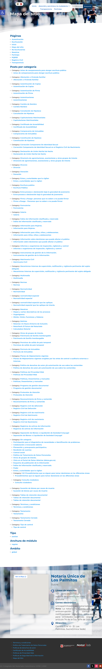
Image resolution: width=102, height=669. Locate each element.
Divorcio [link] (23, 165)
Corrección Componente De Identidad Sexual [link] (39, 145)
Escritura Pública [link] (20, 188)
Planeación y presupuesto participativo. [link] (30, 447)
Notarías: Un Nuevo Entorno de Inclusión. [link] (30, 324)
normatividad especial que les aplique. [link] (36, 303)
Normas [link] (23, 282)
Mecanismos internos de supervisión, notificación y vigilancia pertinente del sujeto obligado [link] (52, 271)
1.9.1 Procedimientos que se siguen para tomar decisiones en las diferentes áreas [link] (56, 473)
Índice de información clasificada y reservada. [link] (32, 465)
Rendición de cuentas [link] (22, 450)
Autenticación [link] (17, 39)
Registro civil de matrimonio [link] (32, 413)
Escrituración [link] (17, 42)
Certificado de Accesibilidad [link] (32, 124)
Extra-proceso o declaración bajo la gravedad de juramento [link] (45, 192)
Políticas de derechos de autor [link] (24, 648)
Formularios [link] (25, 205)
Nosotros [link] (15, 52)
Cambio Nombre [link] (20, 107)
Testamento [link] (25, 511)
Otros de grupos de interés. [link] (31, 333)
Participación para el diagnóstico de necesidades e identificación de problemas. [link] (46, 442)
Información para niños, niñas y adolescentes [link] (32, 235)
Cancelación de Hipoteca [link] (30, 111)
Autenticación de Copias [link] (30, 84)
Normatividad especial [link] (22, 298)
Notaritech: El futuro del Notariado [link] (27, 326)
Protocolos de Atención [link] (30, 392)
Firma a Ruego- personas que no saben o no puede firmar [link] (44, 199)
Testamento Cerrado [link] (28, 518)
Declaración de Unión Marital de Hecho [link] (36, 151)
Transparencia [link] (46, 9)
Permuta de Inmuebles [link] (30, 349)
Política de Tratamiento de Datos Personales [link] (29, 645)
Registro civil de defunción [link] (31, 406)
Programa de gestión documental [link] (34, 386)
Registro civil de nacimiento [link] (32, 419)
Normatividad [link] (26, 289)
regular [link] (15, 544)
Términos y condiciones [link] (30, 504)
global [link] (14, 552)
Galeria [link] (23, 212)
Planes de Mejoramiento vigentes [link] (34, 356)
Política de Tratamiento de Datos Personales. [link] (32, 455)
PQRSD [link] (15, 57)
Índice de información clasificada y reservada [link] (39, 219)
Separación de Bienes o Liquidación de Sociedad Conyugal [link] (44, 433)
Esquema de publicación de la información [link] (31, 463)
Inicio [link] (34, 6)
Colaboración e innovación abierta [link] (27, 445)
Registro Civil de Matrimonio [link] (25, 415)
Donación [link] (24, 172)
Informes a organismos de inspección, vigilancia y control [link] (44, 246)
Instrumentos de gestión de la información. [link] (38, 253)
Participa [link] (58, 9)
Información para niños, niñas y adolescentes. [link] (39, 232)
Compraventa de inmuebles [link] (32, 131)
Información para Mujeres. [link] (31, 226)
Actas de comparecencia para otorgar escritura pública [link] (43, 70)
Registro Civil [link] (17, 60)
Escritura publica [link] (27, 185)
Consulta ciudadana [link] (30, 480)
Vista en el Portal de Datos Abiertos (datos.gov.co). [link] (34, 460)
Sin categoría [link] (25, 440)
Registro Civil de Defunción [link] (24, 408)
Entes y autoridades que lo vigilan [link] (34, 178)
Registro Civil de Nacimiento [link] (25, 422)
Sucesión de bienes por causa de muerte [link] (37, 488)
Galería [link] (16, 215)
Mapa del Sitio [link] (18, 658)
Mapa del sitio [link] (18, 47)
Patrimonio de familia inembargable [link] (35, 336)
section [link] (15, 537)
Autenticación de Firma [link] (30, 91)
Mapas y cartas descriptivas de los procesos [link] (31, 312)
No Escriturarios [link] (18, 50)
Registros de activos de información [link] (35, 426)
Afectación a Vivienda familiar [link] (33, 77)
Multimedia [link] (25, 275)
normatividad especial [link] (29, 296)
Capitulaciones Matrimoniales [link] (32, 118)
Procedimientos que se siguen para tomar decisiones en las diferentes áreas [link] (47, 476)
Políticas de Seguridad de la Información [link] (28, 655)
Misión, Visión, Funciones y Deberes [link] (28, 317)
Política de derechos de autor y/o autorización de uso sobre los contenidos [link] (51, 365)
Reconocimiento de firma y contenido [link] (36, 399)
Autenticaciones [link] (27, 97)
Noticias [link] (23, 321)
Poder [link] (15, 468)
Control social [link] (19, 452)
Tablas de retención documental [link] (33, 495)
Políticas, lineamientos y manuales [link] (35, 379)
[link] (2, 12)
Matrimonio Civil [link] (27, 259)
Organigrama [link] (19, 314)
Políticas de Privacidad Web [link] (32, 372)
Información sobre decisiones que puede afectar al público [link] (44, 239)
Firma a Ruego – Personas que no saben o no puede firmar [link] (38, 201)
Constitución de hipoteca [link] (30, 138)
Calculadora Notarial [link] (21, 329)
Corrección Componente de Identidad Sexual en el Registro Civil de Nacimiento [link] (46, 147)
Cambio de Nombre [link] (28, 104)
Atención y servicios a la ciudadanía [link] (53, 6)
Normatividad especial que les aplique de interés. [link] (34, 305)
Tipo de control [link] (26, 525)
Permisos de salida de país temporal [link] (35, 342)
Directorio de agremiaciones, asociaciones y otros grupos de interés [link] (48, 158)
